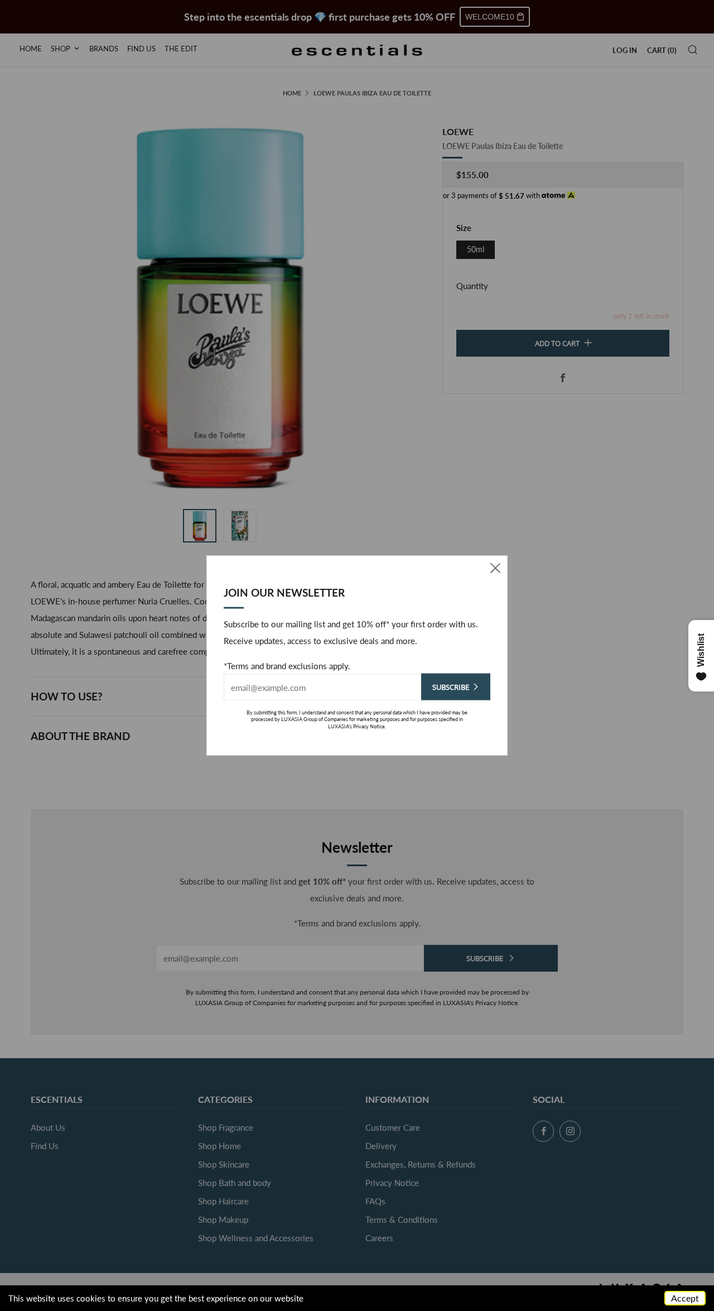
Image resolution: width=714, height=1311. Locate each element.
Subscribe (450, 686)
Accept (685, 1298)
